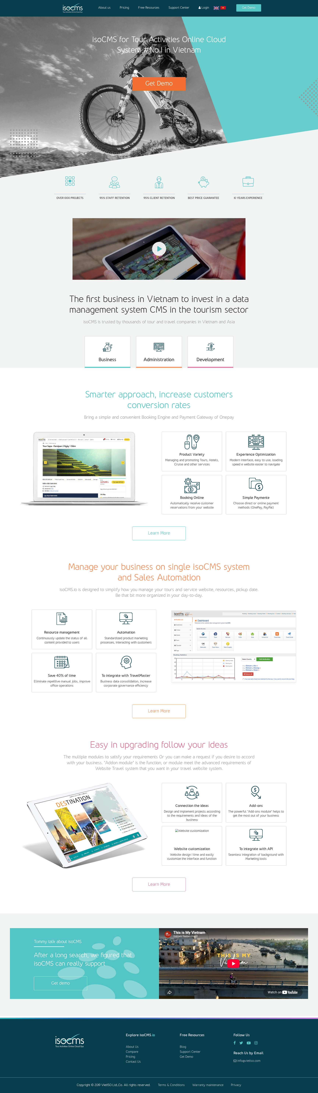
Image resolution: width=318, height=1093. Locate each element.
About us (104, 7)
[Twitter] (241, 1043)
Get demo (60, 983)
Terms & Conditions (171, 1085)
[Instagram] (256, 1043)
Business (107, 360)
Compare (132, 1052)
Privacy (236, 1085)
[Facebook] (235, 1043)
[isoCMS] (72, 8)
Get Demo (248, 7)
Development (210, 360)
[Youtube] (249, 1043)
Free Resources (148, 7)
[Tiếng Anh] (216, 8)
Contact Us (133, 1061)
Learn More (159, 533)
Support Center (179, 7)
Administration (159, 360)
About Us (132, 1047)
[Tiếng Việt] (223, 8)
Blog (183, 1047)
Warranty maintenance (207, 1085)
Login (205, 7)
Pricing (124, 7)
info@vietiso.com (248, 1061)
